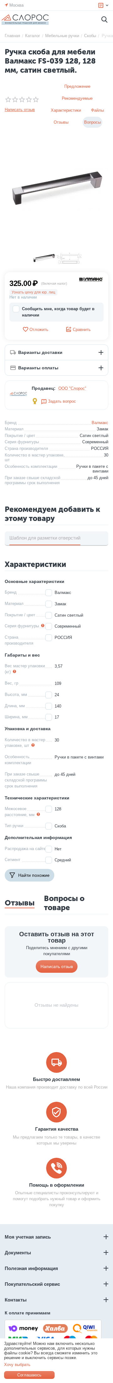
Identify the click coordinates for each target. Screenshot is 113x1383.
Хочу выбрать (17, 1364)
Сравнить (82, 329)
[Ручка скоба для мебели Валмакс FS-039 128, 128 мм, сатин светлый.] (56, 190)
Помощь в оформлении (56, 1185)
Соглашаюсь (29, 1375)
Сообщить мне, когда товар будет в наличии (58, 311)
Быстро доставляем (56, 1079)
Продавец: (44, 388)
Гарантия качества (56, 1129)
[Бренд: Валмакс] (91, 279)
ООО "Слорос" (72, 388)
